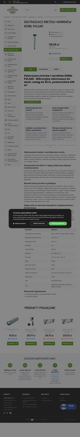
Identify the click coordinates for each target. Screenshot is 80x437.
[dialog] (40, 218)
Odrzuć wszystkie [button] (39, 223)
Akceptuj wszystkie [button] (58, 223)
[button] (19, 223)
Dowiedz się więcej (34, 219)
